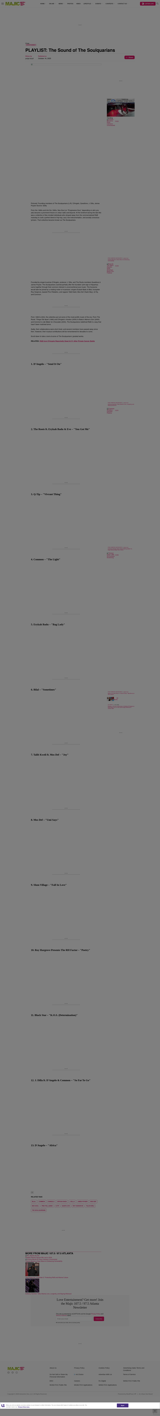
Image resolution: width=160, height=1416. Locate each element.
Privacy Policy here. (24, 1407)
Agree (122, 1405)
